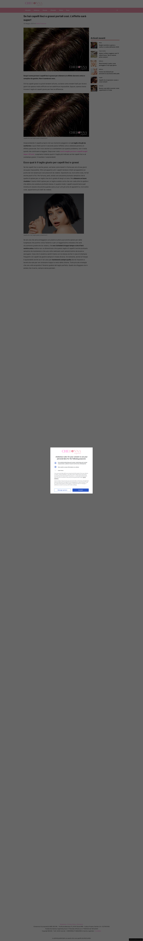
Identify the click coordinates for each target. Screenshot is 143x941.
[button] (71, 470)
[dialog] (71, 470)
